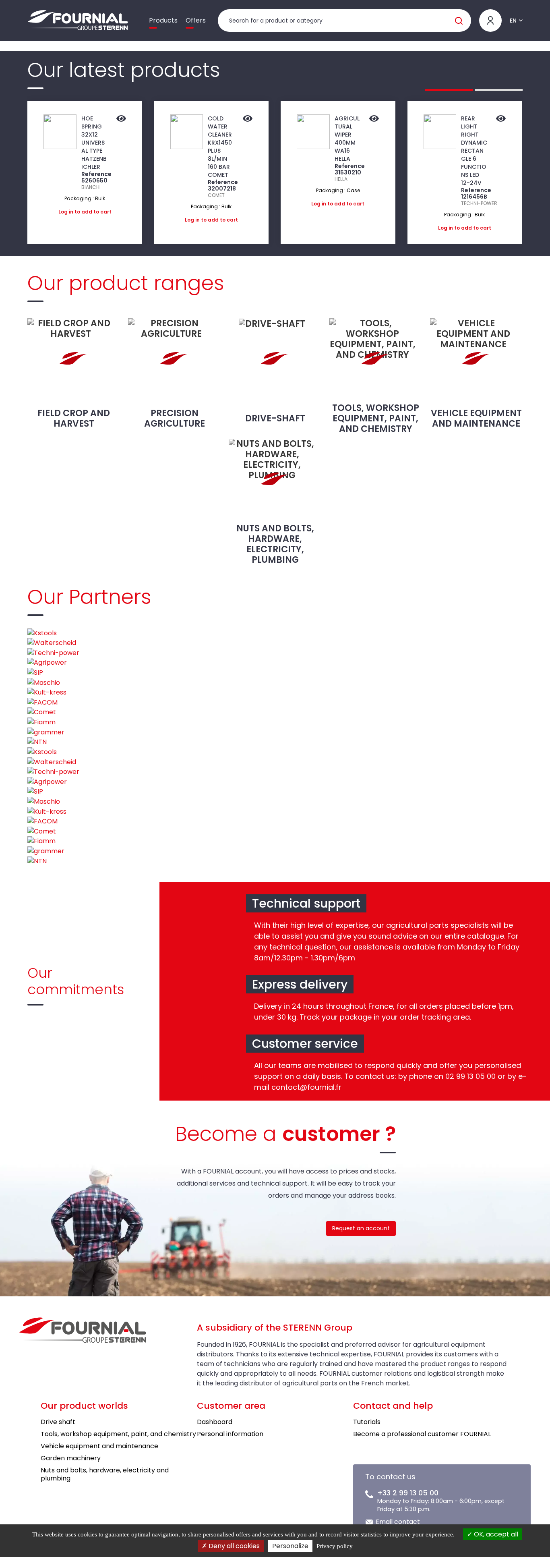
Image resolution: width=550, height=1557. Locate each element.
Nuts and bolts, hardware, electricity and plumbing (105, 1474)
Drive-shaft (275, 418)
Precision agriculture (174, 418)
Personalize (290, 1546)
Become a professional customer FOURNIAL (422, 1434)
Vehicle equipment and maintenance (476, 418)
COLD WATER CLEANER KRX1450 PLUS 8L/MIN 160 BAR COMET (220, 146)
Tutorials (366, 1421)
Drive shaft (58, 1421)
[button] (449, 90)
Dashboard (214, 1421)
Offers (196, 20)
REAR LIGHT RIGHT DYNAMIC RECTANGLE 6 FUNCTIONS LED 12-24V (474, 150)
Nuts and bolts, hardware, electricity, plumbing (275, 544)
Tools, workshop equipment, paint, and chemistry (375, 418)
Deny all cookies (233, 1546)
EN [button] (513, 21)
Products (163, 20)
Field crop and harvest (73, 418)
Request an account (361, 1228)
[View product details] (121, 119)
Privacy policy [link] (334, 1546)
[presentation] (8, 172)
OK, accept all (495, 1534)
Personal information (230, 1434)
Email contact (398, 1521)
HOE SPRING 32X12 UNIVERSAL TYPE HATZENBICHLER (94, 142)
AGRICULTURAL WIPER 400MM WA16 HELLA (347, 138)
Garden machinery (71, 1458)
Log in (65, 211)
